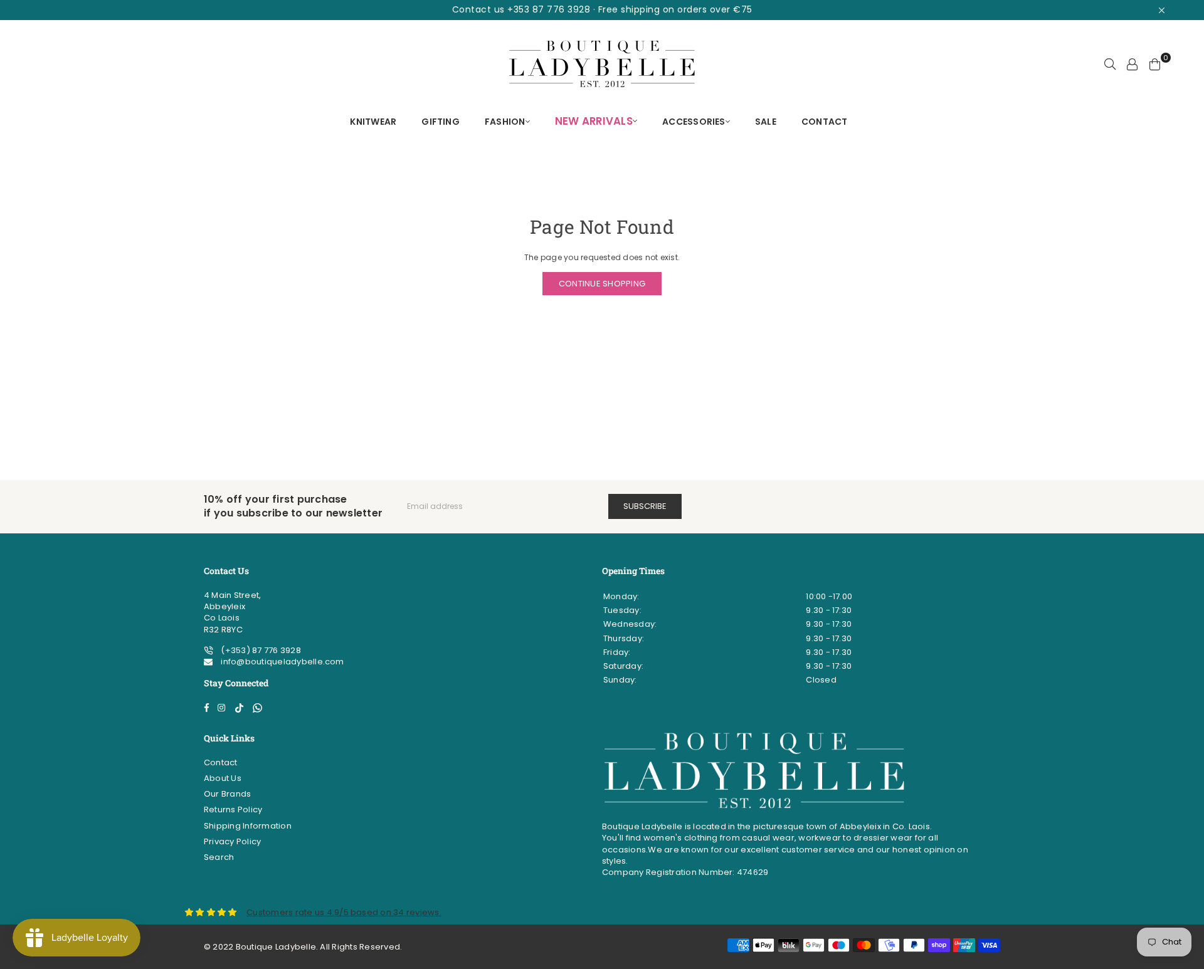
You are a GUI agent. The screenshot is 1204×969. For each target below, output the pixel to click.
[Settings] (1132, 64)
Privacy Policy (232, 841)
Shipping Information (248, 826)
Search (219, 857)
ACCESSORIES (694, 121)
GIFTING (440, 121)
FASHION (505, 121)
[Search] (1110, 64)
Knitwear (373, 121)
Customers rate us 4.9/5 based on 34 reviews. (343, 912)
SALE (765, 121)
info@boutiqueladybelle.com (281, 662)
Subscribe (645, 506)
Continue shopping (602, 284)
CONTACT (824, 121)
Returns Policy (233, 809)
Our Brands (227, 794)
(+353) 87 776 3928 (260, 650)
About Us (222, 778)
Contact (221, 762)
